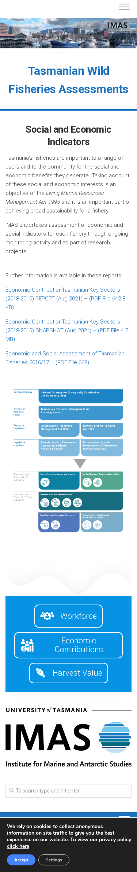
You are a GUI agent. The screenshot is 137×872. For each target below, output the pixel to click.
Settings (54, 860)
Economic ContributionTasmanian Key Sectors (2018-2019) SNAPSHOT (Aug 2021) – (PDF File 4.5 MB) (66, 330)
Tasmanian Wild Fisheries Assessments (68, 80)
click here (18, 846)
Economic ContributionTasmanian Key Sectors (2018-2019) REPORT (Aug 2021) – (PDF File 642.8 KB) (65, 299)
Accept (21, 860)
